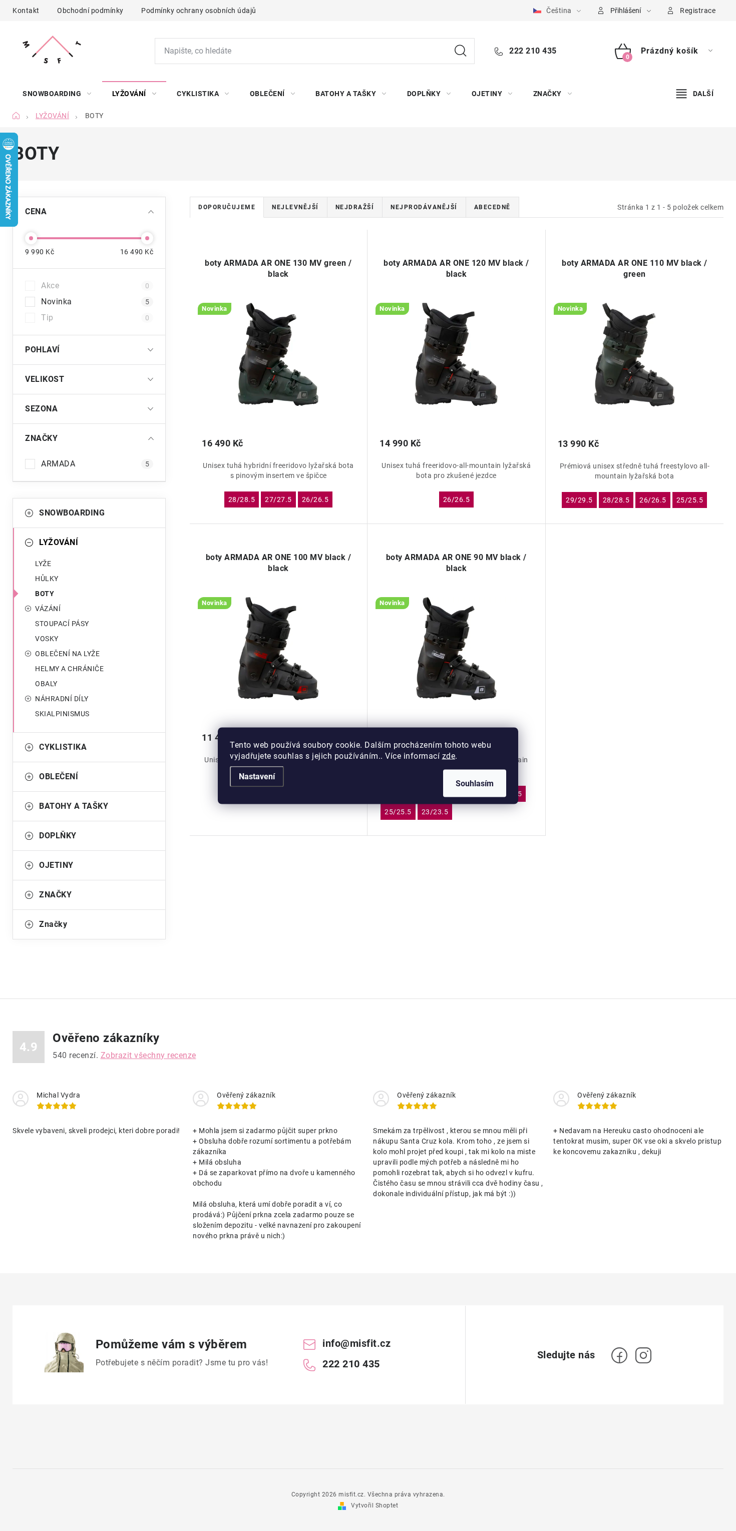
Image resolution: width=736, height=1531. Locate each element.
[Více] (694, 93)
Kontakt (26, 11)
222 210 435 (532, 51)
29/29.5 (579, 500)
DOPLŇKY (58, 835)
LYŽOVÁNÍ (58, 542)
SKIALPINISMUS (62, 714)
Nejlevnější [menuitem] (295, 207)
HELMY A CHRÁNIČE (69, 669)
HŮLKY (47, 579)
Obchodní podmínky (90, 11)
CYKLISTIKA (63, 747)
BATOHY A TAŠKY (73, 806)
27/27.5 (278, 499)
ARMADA (95, 463)
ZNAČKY (55, 894)
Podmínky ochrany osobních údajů (198, 11)
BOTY (44, 594)
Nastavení (257, 776)
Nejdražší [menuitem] (355, 207)
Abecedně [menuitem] (492, 207)
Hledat (461, 51)
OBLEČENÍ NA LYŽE (67, 654)
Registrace (697, 11)
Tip (95, 317)
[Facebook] (619, 1355)
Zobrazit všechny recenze (148, 1055)
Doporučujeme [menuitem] (226, 207)
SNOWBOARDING (72, 513)
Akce (95, 285)
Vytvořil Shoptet (374, 1505)
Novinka (95, 301)
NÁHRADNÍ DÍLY (62, 699)
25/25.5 (689, 500)
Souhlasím (475, 783)
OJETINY (56, 865)
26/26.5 (315, 499)
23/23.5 (435, 812)
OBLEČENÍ (58, 776)
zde (449, 755)
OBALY (46, 684)
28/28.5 (241, 499)
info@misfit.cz (356, 1343)
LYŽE (43, 564)
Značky (53, 924)
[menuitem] (57, 93)
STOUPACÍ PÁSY (62, 624)
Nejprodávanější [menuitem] (424, 207)
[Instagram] (643, 1355)
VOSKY (47, 639)
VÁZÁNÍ (48, 609)
